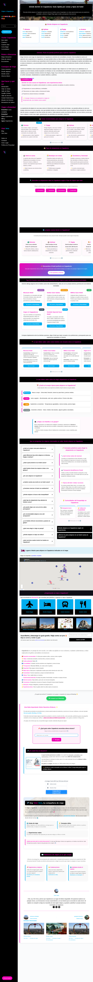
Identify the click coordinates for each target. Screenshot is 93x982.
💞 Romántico (40, 190)
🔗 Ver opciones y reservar (56, 272)
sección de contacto (69, 816)
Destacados (5, 86)
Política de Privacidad (7, 145)
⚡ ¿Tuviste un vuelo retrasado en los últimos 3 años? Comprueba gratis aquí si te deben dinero (64, 768)
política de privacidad (39, 640)
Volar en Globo (5, 89)
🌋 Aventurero (50, 190)
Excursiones (5, 61)
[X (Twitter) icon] (59, 907)
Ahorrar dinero (27, 936)
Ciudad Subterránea (7, 98)
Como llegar (5, 47)
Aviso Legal (4, 143)
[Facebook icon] (54, 907)
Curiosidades (5, 49)
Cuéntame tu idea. (53, 874)
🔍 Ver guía (56, 739)
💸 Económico (61, 190)
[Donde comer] (56, 928)
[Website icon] (56, 907)
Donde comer (49, 936)
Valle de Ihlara (5, 91)
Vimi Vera (4, 133)
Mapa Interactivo (6, 57)
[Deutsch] (11, 16)
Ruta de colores (6, 59)
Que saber (4, 40)
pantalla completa (36, 555)
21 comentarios (72, 939)
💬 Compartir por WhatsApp (56, 698)
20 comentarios (49, 939)
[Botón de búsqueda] (15, 26)
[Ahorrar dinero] (34, 928)
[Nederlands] (6, 16)
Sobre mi (4, 138)
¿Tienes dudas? (7, 978)
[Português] (15, 16)
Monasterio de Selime (8, 102)
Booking (34, 713)
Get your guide (27, 713)
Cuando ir (4, 42)
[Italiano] (13, 16)
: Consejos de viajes (33, 938)
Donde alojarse (5, 71)
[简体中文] (4, 16)
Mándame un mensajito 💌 (77, 875)
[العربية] (2, 16)
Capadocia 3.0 (6, 31)
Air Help (39, 713)
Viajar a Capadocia (7, 11)
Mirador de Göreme (7, 100)
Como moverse (72, 936)
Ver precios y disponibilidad (32, 304)
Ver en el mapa (31, 365)
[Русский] (2, 18)
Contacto (4, 140)
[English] (7, 16)
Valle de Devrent (6, 95)
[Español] (4, 18)
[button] (29, 606)
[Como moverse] (79, 928)
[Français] (9, 16)
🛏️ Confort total (72, 190)
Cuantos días (5, 44)
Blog (2, 131)
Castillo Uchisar (6, 93)
